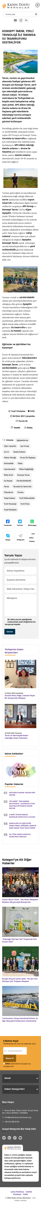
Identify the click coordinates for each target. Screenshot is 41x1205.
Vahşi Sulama (9, 498)
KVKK (25, 1194)
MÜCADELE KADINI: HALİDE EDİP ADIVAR (22, 793)
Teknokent (8, 492)
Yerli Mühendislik (27, 498)
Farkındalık (9, 463)
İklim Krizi (8, 475)
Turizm (20, 492)
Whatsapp (32, 525)
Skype (7, 540)
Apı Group (24, 446)
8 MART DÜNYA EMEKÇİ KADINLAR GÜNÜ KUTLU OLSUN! (22, 815)
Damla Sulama (19, 452)
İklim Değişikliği (26, 469)
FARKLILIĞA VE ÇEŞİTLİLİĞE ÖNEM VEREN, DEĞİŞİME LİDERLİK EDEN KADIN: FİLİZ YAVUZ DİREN (22, 825)
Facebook (8, 525)
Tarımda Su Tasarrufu (22, 486)
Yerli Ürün (25, 504)
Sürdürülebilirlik (24, 481)
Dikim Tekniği (10, 457)
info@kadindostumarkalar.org (18, 1117)
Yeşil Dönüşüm (18, 411)
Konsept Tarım (23, 475)
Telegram (20, 540)
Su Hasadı (8, 481)
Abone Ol (10, 1058)
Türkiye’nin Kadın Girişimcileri (14, 651)
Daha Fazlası (32, 539)
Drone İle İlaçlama (27, 457)
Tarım (6, 486)
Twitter (20, 525)
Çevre (6, 452)
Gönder (10, 631)
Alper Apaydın (10, 446)
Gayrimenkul (9, 469)
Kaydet (17, 427)
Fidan (20, 463)
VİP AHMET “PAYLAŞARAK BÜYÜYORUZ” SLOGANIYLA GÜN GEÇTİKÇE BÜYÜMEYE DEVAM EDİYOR (22, 804)
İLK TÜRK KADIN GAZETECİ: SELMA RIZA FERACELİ (20, 835)
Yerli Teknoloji (10, 504)
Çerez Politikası (17, 1192)
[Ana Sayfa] (16, 9)
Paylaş (29, 427)
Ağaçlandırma (22, 440)
